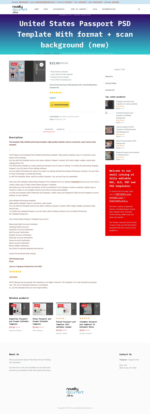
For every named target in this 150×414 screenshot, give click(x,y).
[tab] (49, 129)
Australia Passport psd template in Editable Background (124, 115)
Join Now (13, 277)
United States (86, 15)
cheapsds (75, 182)
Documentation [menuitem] (108, 9)
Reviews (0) (60, 129)
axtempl (115, 2)
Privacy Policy (110, 83)
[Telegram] (140, 2)
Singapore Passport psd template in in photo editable (126, 102)
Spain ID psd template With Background (126, 142)
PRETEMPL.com (123, 194)
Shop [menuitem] (46, 9)
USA (64, 119)
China (34, 330)
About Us (109, 76)
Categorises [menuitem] (58, 9)
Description (49, 129)
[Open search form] (139, 9)
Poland (65, 333)
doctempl (97, 2)
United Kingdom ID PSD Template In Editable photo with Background (126, 129)
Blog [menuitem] (95, 9)
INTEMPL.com (116, 197)
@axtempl (23, 2)
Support (53, 98)
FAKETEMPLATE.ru (118, 201)
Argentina (12, 330)
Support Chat (119, 69)
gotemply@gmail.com (45, 2)
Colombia (82, 333)
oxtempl (68, 2)
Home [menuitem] (37, 9)
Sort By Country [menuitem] (78, 9)
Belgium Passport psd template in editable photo (127, 153)
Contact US (109, 90)
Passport (77, 15)
